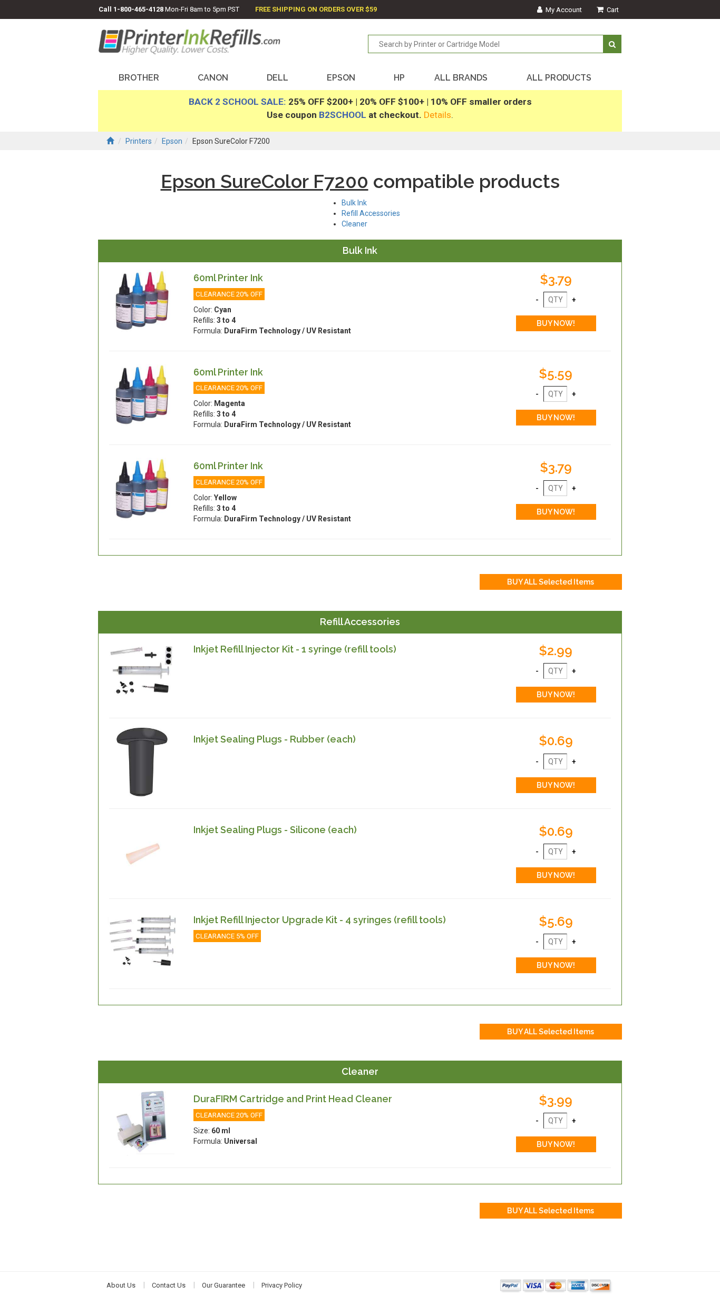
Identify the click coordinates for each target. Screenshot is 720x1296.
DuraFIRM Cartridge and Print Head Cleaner (292, 1098)
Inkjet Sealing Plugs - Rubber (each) (274, 739)
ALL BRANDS (461, 78)
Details (437, 115)
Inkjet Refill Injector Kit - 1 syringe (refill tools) (294, 649)
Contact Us (169, 1285)
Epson (172, 141)
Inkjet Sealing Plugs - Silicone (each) (275, 829)
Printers (138, 141)
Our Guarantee (223, 1285)
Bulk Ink (354, 203)
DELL (277, 78)
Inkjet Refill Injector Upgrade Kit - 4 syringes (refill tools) (319, 919)
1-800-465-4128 (138, 9)
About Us (120, 1285)
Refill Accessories (371, 213)
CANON (213, 78)
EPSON (341, 78)
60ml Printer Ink (228, 277)
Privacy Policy (281, 1285)
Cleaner (354, 224)
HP (399, 78)
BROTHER (139, 78)
